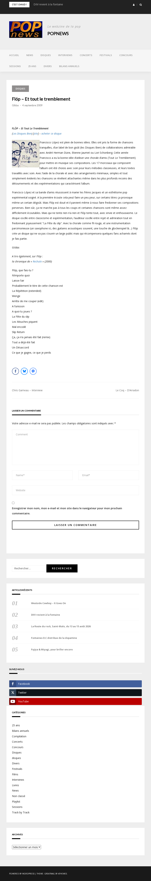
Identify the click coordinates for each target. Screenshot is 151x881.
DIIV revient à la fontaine (48, 4)
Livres (15, 785)
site (36, 133)
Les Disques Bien (22, 133)
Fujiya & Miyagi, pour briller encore (52, 649)
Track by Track (20, 812)
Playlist (16, 801)
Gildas (15, 105)
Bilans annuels (69, 66)
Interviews (65, 55)
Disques (46, 55)
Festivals (106, 55)
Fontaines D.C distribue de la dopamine (54, 638)
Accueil (14, 55)
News (29, 55)
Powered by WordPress (21, 873)
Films (15, 774)
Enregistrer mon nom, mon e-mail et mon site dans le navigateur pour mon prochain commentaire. (67, 510)
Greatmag (49, 873)
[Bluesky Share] (24, 371)
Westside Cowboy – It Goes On (48, 603)
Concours (126, 55)
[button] (134, 5)
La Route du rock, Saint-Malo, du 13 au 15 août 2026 (61, 626)
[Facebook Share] (15, 371)
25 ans (32, 66)
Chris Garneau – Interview (27, 390)
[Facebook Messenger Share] (33, 371)
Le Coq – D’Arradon (127, 390)
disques (16, 758)
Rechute (37, 261)
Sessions (15, 66)
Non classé (18, 796)
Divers (48, 66)
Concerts (86, 55)
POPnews (58, 33)
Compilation (19, 736)
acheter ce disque (51, 133)
